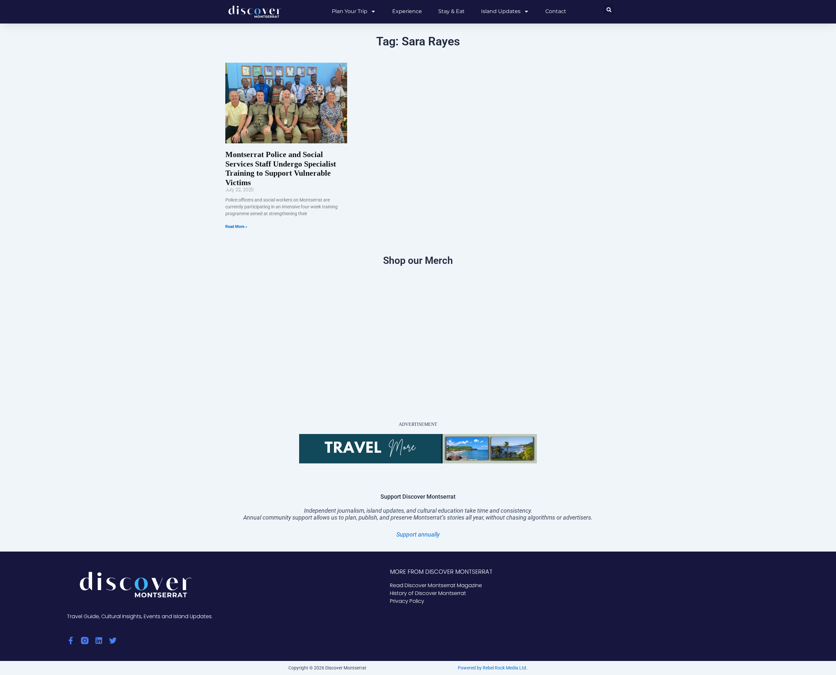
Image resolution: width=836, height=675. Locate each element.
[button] (609, 10)
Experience (407, 11)
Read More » (236, 226)
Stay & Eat (451, 11)
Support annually (418, 534)
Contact (555, 11)
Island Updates (501, 11)
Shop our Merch (418, 260)
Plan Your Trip (349, 11)
